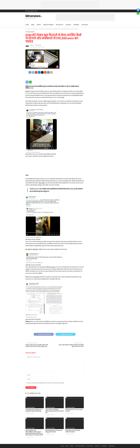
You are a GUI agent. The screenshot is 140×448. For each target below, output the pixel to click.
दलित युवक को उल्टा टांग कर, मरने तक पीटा (73, 410)
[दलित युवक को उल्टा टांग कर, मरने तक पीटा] (74, 402)
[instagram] (113, 11)
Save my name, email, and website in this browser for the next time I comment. (45, 382)
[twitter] (109, 11)
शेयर (49, 101)
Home (27, 25)
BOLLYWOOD (59, 25)
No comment (38, 45)
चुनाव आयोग (36, 277)
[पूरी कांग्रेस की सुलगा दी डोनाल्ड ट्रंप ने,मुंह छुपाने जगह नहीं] (54, 423)
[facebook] (107, 11)
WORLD (39, 25)
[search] (112, 25)
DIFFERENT (76, 25)
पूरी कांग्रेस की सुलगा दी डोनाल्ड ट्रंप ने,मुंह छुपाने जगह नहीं (53, 431)
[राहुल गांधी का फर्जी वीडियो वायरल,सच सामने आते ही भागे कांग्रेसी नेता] (54, 402)
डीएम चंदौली (41, 183)
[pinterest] (111, 11)
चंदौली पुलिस (35, 249)
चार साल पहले (52, 267)
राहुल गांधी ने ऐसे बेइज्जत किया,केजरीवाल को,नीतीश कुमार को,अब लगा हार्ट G (71, 345)
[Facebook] (138, 10)
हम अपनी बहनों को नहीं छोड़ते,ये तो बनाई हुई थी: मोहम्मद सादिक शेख (33, 410)
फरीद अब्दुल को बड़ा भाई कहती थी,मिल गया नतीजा (72, 431)
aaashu (31, 45)
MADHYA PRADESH (48, 25)
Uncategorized (30, 31)
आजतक (27, 269)
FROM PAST (85, 25)
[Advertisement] (70, 4)
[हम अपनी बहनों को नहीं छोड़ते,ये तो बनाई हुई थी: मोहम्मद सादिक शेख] (34, 402)
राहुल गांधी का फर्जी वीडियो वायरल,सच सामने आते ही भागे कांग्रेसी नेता (54, 411)
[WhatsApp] (138, 13)
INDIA (32, 25)
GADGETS (68, 25)
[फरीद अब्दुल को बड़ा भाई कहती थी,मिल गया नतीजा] (74, 423)
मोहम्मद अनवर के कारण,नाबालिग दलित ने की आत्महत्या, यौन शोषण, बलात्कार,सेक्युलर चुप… (36, 345)
